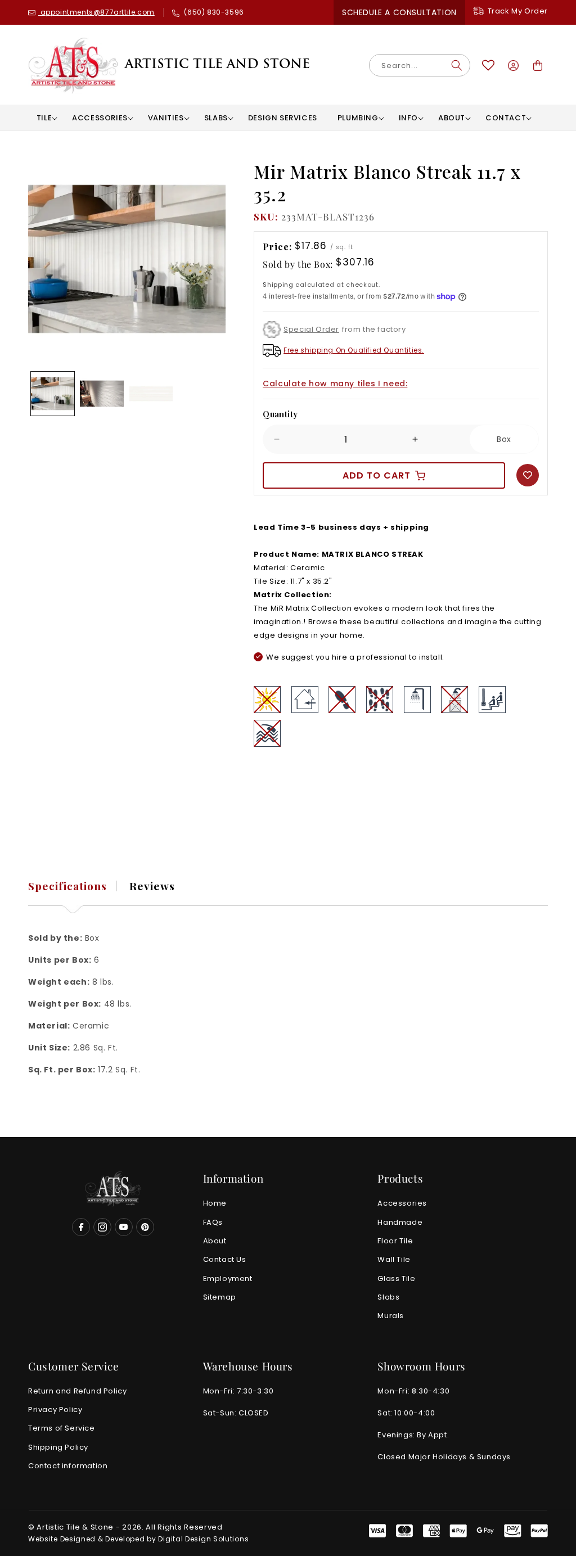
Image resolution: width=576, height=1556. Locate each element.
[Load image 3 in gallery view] (151, 393)
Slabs (388, 1297)
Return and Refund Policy (77, 1391)
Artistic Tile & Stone (75, 1527)
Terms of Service (61, 1428)
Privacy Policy (55, 1409)
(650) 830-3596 (213, 12)
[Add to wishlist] (527, 475)
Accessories (402, 1203)
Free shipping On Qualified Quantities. (354, 350)
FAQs (213, 1222)
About (215, 1240)
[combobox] (419, 65)
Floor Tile (395, 1240)
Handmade (399, 1222)
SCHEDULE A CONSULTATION (399, 12)
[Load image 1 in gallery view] (52, 393)
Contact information (67, 1465)
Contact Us (224, 1259)
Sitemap (219, 1297)
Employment (228, 1278)
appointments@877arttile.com (96, 12)
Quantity (280, 414)
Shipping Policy (58, 1447)
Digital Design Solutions (203, 1539)
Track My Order (518, 11)
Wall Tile (393, 1259)
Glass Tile (396, 1278)
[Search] (456, 65)
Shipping (278, 285)
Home (215, 1203)
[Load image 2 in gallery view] (101, 393)
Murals (390, 1315)
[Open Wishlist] (488, 65)
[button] (44, 117)
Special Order (311, 329)
